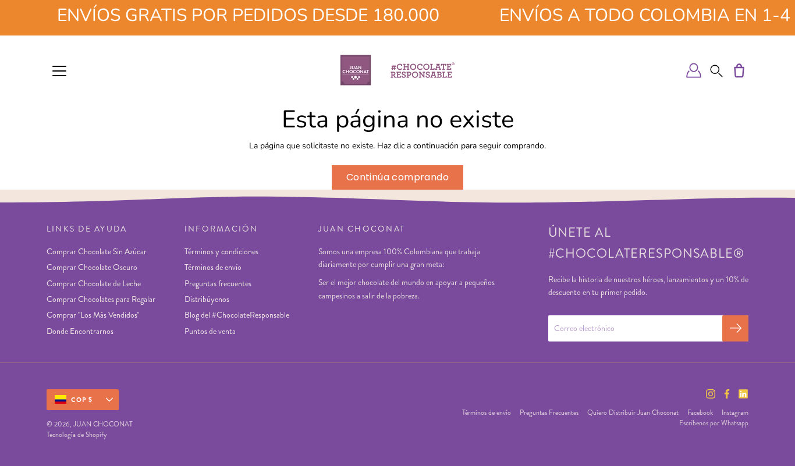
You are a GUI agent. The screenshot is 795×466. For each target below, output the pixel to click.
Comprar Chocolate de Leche (94, 283)
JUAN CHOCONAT (103, 424)
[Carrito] (739, 70)
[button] (716, 70)
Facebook (700, 412)
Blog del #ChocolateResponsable (236, 315)
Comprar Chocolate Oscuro (92, 267)
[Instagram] (710, 394)
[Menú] (59, 71)
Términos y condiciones (221, 251)
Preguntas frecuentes (217, 283)
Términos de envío (213, 267)
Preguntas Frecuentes (549, 412)
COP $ (82, 399)
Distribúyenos (206, 299)
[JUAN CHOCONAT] (397, 70)
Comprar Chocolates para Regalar (101, 299)
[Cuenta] (693, 70)
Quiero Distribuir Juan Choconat (633, 412)
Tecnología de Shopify (77, 434)
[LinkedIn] (743, 394)
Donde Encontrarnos (80, 331)
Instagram (735, 412)
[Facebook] (727, 394)
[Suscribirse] (735, 328)
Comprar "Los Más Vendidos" (93, 315)
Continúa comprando (397, 177)
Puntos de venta (210, 331)
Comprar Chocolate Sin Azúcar (97, 251)
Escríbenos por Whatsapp (713, 423)
